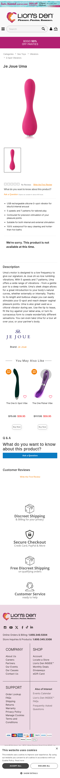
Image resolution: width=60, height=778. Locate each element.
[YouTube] (11, 627)
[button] (3, 29)
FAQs (8, 697)
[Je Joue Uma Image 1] (30, 107)
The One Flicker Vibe (42, 403)
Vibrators (34, 54)
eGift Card (39, 673)
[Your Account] (51, 29)
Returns (10, 704)
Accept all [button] (15, 766)
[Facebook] (22, 627)
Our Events (12, 666)
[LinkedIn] (31, 627)
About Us (11, 656)
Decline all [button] (44, 766)
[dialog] (30, 762)
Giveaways (39, 670)
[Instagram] (5, 627)
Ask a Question (11, 194)
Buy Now (17, 427)
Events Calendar (42, 693)
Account (37, 656)
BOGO (30, 42)
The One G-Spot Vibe (16, 403)
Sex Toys (21, 54)
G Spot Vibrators (13, 58)
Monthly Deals (41, 666)
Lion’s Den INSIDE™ (43, 663)
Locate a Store (41, 659)
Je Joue (22, 346)
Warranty (11, 708)
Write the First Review (42, 185)
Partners (10, 663)
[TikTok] (27, 627)
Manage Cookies (15, 715)
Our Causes (12, 670)
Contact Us (12, 673)
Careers (10, 659)
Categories (8, 54)
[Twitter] (16, 627)
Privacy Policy (13, 711)
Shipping (10, 701)
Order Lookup (13, 694)
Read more (19, 760)
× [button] (57, 749)
